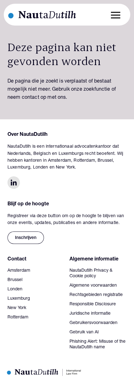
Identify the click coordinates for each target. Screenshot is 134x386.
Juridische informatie (90, 314)
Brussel (14, 280)
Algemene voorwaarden (93, 286)
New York (16, 308)
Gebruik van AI (84, 332)
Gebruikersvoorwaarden (93, 323)
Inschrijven (25, 238)
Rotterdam (17, 317)
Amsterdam (18, 271)
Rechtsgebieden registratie (96, 295)
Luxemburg (18, 299)
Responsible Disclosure (92, 304)
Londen (14, 289)
